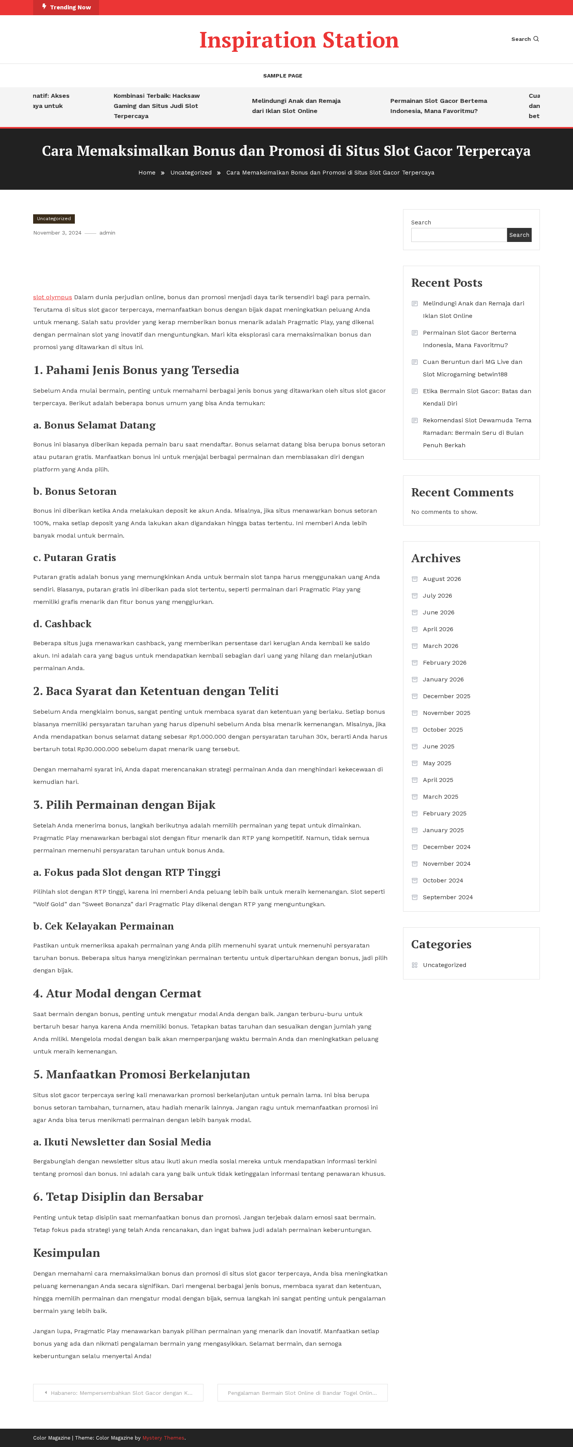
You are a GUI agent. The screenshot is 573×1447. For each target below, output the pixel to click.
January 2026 (443, 679)
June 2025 (439, 746)
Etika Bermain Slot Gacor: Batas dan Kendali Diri (477, 397)
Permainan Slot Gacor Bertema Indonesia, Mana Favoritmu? (425, 106)
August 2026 (442, 578)
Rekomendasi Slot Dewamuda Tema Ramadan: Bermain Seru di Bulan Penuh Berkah (477, 432)
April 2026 (438, 629)
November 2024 (447, 863)
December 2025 (446, 696)
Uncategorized (54, 218)
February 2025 (445, 813)
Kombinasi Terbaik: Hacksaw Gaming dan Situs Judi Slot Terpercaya (144, 106)
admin (107, 232)
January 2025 (443, 830)
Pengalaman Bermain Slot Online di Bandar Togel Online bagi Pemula (308, 1393)
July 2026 (437, 595)
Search (521, 39)
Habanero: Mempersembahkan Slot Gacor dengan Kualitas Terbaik (127, 1393)
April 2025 (438, 779)
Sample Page (282, 75)
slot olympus (52, 297)
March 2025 (440, 796)
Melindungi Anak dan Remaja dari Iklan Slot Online (283, 106)
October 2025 (443, 729)
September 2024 (448, 897)
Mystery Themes (163, 1438)
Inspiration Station (299, 39)
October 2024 (443, 880)
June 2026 (439, 612)
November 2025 (446, 712)
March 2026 (440, 645)
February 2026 (445, 662)
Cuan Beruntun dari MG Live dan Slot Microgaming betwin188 (472, 368)
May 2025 (437, 763)
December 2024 (447, 847)
